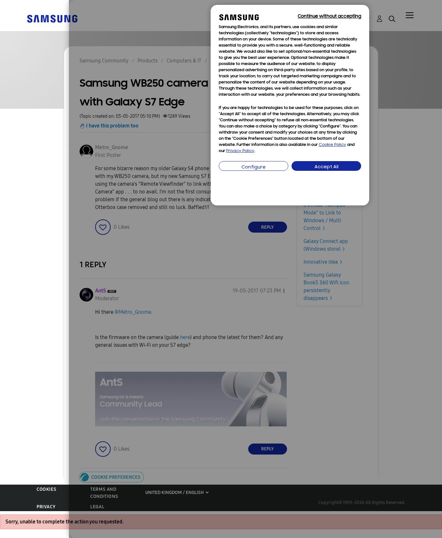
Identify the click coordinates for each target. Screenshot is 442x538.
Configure (253, 167)
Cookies (46, 489)
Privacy (46, 507)
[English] (52, 18)
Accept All (326, 167)
